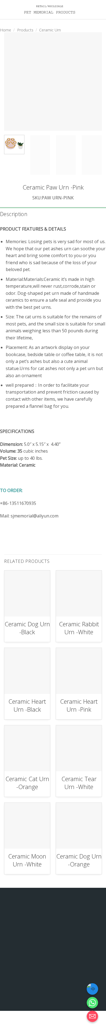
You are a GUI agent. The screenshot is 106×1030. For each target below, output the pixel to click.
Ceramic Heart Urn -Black (27, 705)
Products (25, 30)
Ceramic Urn (50, 30)
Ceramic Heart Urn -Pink (79, 705)
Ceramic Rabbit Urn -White (79, 628)
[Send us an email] (58, 998)
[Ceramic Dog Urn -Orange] (79, 826)
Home (5, 30)
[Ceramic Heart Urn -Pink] (79, 671)
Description (13, 214)
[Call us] (68, 998)
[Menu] (98, 9)
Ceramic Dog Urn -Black (27, 628)
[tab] (53, 214)
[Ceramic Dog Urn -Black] (27, 593)
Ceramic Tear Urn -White (78, 782)
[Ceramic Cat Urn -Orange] (27, 748)
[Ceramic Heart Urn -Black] (27, 671)
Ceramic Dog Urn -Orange (79, 860)
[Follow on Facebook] (37, 998)
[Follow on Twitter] (47, 998)
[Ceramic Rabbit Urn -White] (79, 593)
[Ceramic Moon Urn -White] (27, 826)
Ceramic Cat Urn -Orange (27, 782)
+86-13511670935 (64, 982)
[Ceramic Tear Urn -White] (79, 748)
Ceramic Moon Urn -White (27, 860)
